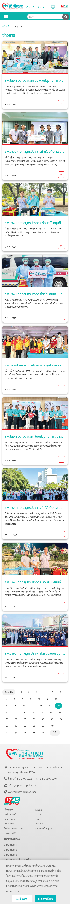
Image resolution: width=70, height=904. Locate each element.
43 (16, 732)
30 (25, 719)
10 (31, 698)
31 (34, 719)
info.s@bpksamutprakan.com (23, 785)
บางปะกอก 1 (10, 844)
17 (32, 705)
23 (24, 712)
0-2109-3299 (50, 778)
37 (25, 725)
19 (49, 705)
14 (7, 705)
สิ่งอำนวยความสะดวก (13, 828)
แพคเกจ (38, 810)
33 (52, 719)
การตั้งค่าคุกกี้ (21, 898)
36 (16, 725)
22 (15, 712)
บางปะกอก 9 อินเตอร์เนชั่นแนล (19, 859)
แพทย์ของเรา (9, 819)
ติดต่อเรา (39, 823)
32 (43, 719)
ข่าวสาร (38, 814)
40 (52, 725)
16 (24, 705)
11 (39, 698)
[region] (35, 882)
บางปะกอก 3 (10, 849)
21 (6, 712)
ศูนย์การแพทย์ (10, 814)
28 (7, 719)
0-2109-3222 (25, 778)
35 (7, 725)
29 (16, 719)
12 (47, 698)
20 (58, 705)
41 (61, 725)
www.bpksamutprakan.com (22, 791)
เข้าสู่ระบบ (41, 7)
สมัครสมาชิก (30, 7)
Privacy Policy (10, 832)
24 (33, 712)
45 (34, 732)
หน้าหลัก (6, 26)
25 (42, 712)
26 (51, 712)
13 (56, 698)
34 (61, 719)
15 (15, 705)
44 (25, 732)
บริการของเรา (9, 823)
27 (60, 712)
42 (7, 732)
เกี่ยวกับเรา (8, 810)
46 (43, 732)
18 (41, 705)
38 (34, 725)
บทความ (38, 819)
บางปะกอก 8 (10, 854)
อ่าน (61, 103)
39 (43, 725)
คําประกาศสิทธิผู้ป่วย (43, 828)
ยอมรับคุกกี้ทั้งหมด (45, 898)
